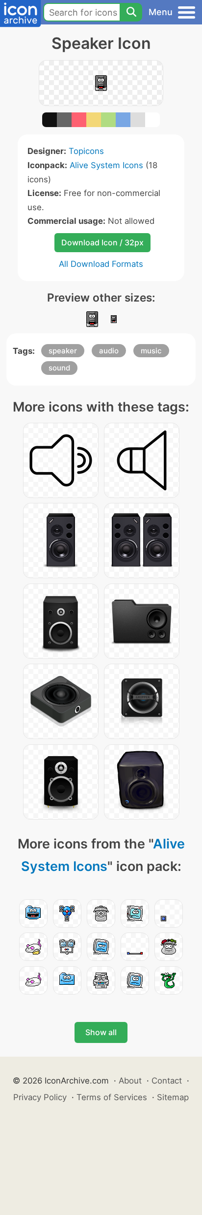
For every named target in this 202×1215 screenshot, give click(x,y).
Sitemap (173, 1097)
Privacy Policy (40, 1097)
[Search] (131, 12)
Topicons (86, 151)
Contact (167, 1080)
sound (59, 367)
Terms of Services (111, 1097)
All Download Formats (101, 264)
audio (109, 350)
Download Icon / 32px (102, 242)
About (130, 1080)
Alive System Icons (106, 165)
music (151, 350)
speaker (63, 350)
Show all (101, 1032)
